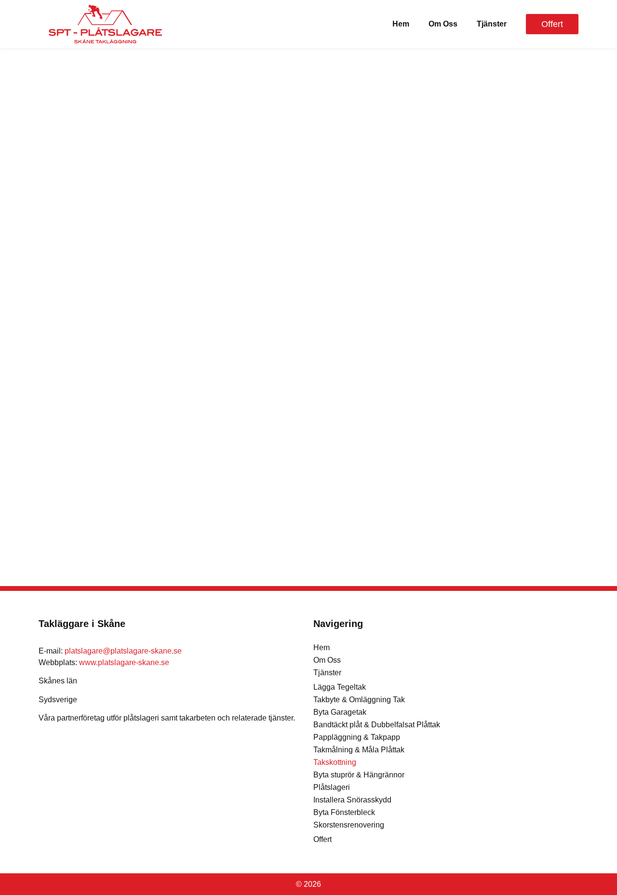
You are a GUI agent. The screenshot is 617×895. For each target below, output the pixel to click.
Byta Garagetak (339, 712)
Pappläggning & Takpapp (356, 737)
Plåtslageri (331, 787)
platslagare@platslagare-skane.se (123, 651)
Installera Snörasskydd (352, 800)
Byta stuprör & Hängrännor (358, 775)
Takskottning (334, 762)
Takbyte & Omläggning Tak (359, 699)
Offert (322, 839)
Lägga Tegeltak (339, 687)
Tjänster (492, 24)
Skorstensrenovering (348, 825)
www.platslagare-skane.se (124, 662)
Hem (400, 24)
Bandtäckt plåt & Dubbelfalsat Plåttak (376, 725)
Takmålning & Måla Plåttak (358, 750)
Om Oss (443, 24)
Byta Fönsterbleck (344, 812)
